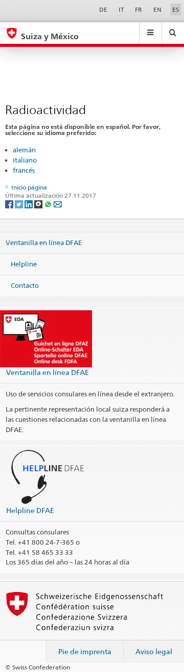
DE (103, 9)
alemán (24, 150)
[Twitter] (20, 203)
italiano (25, 160)
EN (157, 9)
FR (138, 9)
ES (175, 9)
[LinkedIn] (29, 203)
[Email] (58, 203)
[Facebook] (10, 203)
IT (121, 9)
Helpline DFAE (30, 510)
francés (24, 170)
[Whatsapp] (49, 203)
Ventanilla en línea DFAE (44, 242)
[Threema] (39, 203)
